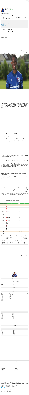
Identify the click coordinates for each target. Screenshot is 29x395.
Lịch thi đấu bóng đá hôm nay (17, 367)
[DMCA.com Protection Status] (3, 388)
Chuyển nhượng (2, 369)
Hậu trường (2, 370)
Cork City (8, 228)
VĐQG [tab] (3, 203)
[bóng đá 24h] (14, 1)
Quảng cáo (4, 391)
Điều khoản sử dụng (16, 371)
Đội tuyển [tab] (25, 203)
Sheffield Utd (8, 208)
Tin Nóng (2, 362)
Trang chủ (2, 361)
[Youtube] (10, 390)
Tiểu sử (5, 13)
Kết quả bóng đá (16, 368)
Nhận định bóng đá (3, 368)
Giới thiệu (15, 370)
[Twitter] (8, 390)
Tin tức (2, 13)
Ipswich (8, 206)
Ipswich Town (11, 9)
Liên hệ (1, 391)
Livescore (2, 371)
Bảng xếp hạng (16, 369)
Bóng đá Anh (15, 362)
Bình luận (2, 367)
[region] (14, 4)
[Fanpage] (7, 390)
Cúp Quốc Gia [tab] (10, 203)
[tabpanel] (14, 218)
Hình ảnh (8, 13)
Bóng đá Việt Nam (16, 361)
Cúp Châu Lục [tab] (18, 203)
